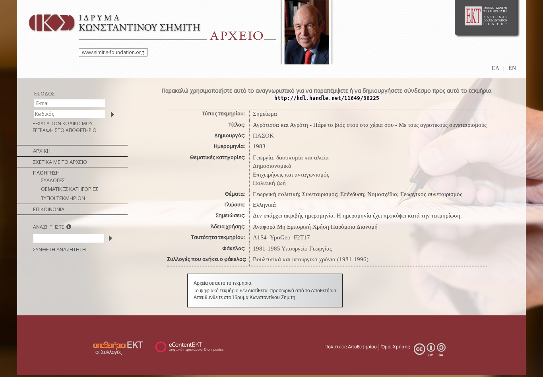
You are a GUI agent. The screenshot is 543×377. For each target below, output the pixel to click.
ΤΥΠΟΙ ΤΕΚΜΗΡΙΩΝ (63, 198)
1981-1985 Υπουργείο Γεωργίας (292, 248)
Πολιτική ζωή (269, 183)
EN (512, 68)
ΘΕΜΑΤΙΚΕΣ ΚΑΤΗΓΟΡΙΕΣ (69, 188)
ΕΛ (495, 68)
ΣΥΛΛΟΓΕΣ (53, 180)
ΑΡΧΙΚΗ (41, 150)
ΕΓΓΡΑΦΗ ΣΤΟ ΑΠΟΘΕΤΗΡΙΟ (65, 130)
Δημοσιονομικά (272, 166)
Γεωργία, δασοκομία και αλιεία (291, 157)
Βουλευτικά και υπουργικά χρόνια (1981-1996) (310, 259)
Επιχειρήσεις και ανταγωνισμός (291, 174)
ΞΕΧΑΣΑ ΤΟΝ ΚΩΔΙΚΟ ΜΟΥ (63, 123)
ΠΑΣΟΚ (263, 135)
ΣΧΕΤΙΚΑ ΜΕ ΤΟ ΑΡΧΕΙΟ (60, 161)
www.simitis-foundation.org (113, 52)
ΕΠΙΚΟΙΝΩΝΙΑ (48, 209)
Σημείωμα (265, 114)
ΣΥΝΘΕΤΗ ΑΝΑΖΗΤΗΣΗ (59, 249)
